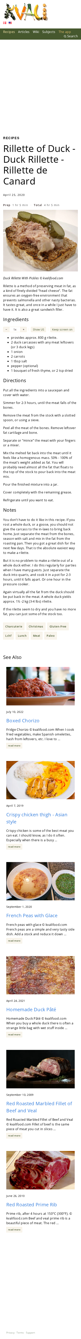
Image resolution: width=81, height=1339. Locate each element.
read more (14, 745)
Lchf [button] (8, 636)
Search (72, 36)
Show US (38, 329)
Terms (20, 1332)
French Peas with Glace (31, 915)
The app (65, 32)
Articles (24, 32)
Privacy (10, 1332)
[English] (10, 23)
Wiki (36, 32)
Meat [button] (36, 636)
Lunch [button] (22, 636)
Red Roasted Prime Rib (31, 1204)
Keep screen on (62, 329)
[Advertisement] (40, 84)
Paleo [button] (51, 636)
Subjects (48, 32)
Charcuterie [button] (13, 626)
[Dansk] (4, 23)
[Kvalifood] (26, 12)
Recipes (9, 32)
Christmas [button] (36, 626)
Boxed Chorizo (23, 720)
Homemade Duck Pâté (31, 1009)
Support (30, 1332)
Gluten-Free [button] (58, 626)
